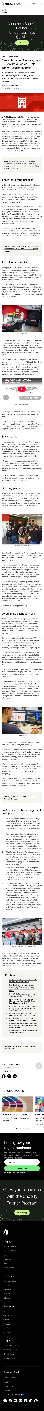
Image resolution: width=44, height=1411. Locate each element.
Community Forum (10, 1350)
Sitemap (6, 1390)
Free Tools (7, 1328)
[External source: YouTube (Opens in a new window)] (15, 1400)
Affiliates (6, 1298)
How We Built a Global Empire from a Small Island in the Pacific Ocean (22, 995)
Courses (6, 1324)
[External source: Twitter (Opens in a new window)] (9, 1076)
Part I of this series (11, 117)
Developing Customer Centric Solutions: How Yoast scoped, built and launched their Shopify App (23, 1008)
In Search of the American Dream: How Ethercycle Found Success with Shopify (23, 1014)
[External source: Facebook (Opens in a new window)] (4, 1076)
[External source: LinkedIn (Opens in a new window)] (15, 1076)
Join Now (34, 4)
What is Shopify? (10, 1247)
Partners (6, 1294)
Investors (7, 1259)
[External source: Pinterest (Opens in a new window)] (36, 1400)
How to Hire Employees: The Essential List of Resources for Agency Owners (21, 248)
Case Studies (13, 56)
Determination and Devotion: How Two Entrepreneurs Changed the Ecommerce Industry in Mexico (23, 1025)
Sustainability (8, 1268)
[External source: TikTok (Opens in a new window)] (25, 1400)
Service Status (9, 1358)
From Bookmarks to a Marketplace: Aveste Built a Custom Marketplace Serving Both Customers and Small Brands (21, 988)
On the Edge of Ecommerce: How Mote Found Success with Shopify (23, 981)
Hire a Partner (8, 1354)
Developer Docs (9, 1281)
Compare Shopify (10, 1315)
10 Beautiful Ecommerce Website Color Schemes (16, 1119)
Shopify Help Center (11, 1346)
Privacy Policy (9, 1386)
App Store (7, 1289)
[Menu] (41, 3)
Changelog (7, 1332)
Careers (6, 1255)
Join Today (22, 43)
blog (3, 56)
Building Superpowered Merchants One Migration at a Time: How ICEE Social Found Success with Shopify (23, 1001)
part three (15, 953)
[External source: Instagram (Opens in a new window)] (20, 1400)
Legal (5, 1382)
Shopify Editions (9, 1251)
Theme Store (8, 1285)
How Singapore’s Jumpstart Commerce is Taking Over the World (23, 1031)
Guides (6, 1320)
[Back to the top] (5, 1232)
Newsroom (7, 1264)
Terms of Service (10, 1378)
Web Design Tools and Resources (14, 1115)
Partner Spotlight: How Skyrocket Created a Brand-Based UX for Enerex (22, 1019)
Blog (5, 1311)
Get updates (22, 1168)
